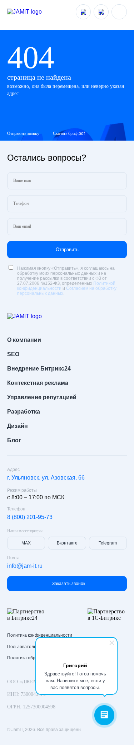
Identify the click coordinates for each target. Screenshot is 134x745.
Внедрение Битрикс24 (39, 369)
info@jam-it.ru (25, 566)
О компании (24, 340)
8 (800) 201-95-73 (30, 517)
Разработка (23, 412)
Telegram (108, 543)
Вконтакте (67, 543)
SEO (13, 354)
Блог (14, 440)
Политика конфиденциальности (39, 635)
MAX (26, 543)
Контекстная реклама (37, 383)
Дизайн (17, 426)
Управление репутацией (41, 397)
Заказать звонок (68, 583)
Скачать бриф (69, 133)
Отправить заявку (23, 133)
